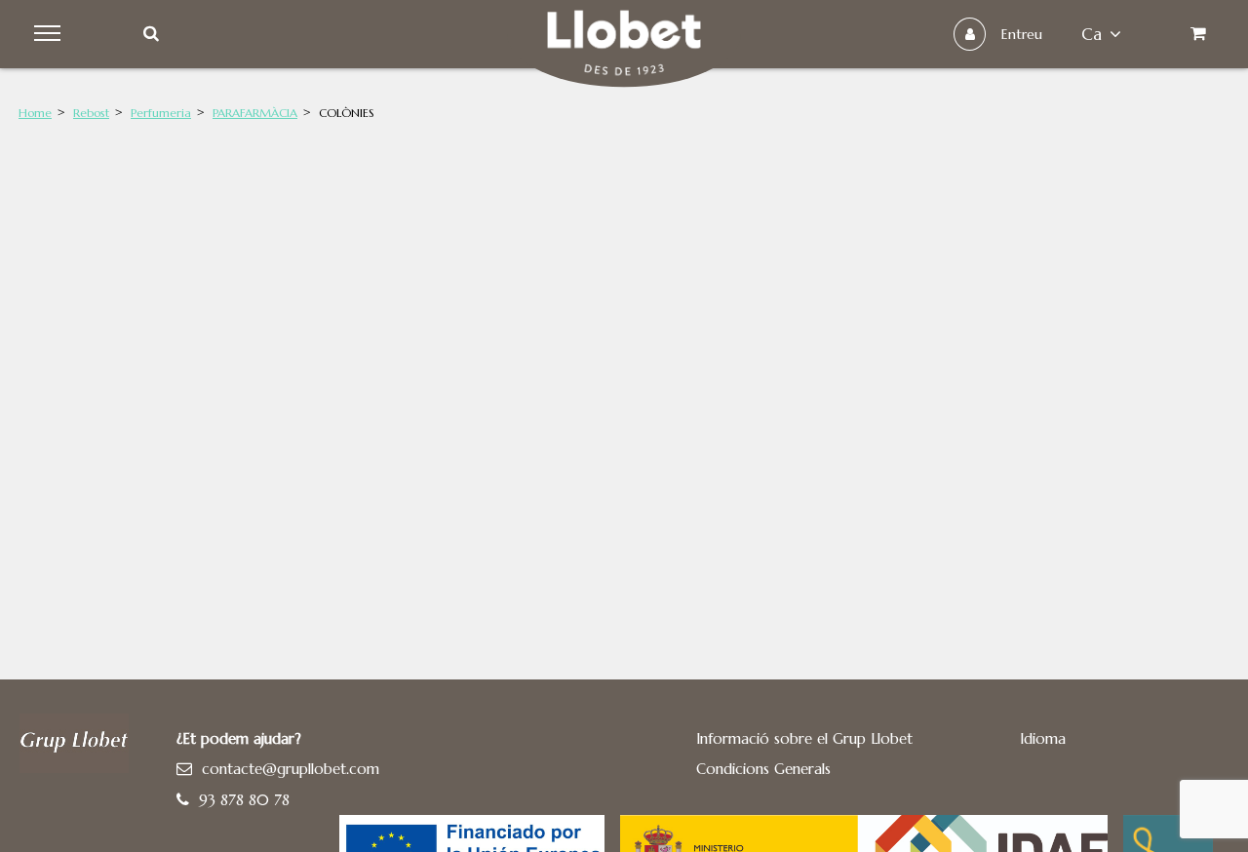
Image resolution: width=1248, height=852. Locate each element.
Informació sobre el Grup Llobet (804, 738)
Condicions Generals (763, 768)
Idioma (1043, 738)
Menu (50, 34)
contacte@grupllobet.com (290, 768)
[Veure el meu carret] (1198, 34)
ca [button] (1091, 34)
